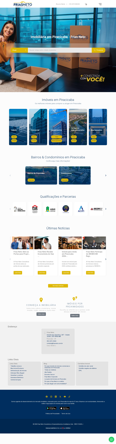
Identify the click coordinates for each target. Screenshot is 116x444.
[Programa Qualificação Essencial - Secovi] (35, 209)
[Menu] (100, 4)
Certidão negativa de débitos (88, 368)
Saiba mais (41, 314)
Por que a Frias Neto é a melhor (54, 381)
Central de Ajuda (16, 379)
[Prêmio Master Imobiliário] (19, 209)
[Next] (106, 127)
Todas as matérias (50, 370)
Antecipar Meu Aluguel (17, 373)
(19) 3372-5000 (73, 4)
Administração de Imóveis (19, 370)
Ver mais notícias (58, 286)
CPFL (80, 370)
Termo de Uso (65, 413)
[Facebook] (46, 396)
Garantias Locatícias (17, 375)
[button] (86, 4)
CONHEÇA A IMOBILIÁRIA (41, 305)
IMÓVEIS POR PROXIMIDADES (75, 305)
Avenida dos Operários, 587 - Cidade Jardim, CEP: (58, 335)
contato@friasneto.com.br (55, 343)
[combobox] (19, 50)
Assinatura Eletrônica (17, 377)
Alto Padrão (48, 372)
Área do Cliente (60, 4)
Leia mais (18, 273)
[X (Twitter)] (60, 396)
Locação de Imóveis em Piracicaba (55, 379)
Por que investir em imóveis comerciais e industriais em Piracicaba (57, 366)
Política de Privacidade (53, 413)
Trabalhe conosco (16, 366)
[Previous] (10, 127)
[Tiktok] (69, 396)
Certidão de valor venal (86, 366)
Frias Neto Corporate (51, 376)
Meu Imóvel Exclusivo (17, 368)
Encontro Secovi (50, 374)
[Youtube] (65, 396)
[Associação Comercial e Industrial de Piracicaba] (81, 209)
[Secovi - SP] (96, 209)
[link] (34, 4)
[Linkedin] (56, 396)
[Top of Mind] (65, 209)
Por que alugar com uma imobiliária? (56, 383)
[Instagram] (51, 396)
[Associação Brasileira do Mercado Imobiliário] (50, 209)
